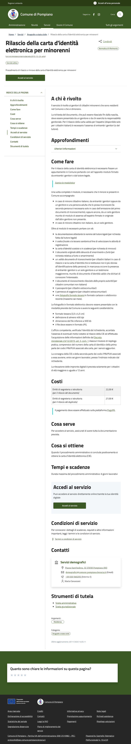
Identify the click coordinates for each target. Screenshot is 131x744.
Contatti (41, 716)
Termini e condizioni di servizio (68, 539)
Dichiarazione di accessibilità (20, 716)
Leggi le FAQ (42, 721)
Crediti (40, 711)
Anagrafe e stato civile (37, 34)
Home (11, 34)
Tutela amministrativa (65, 603)
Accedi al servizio (25, 77)
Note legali (101, 711)
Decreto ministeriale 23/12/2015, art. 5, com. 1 (76, 339)
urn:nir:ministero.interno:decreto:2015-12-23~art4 (25, 56)
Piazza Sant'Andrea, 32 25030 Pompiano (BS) (86, 567)
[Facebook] (92, 14)
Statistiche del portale (17, 721)
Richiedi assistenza (105, 716)
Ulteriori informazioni (64, 148)
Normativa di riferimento (108, 48)
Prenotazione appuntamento (79, 716)
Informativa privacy (75, 711)
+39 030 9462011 (73, 576)
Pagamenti (71, 721)
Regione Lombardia (15, 3)
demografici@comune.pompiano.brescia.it (86, 572)
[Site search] (120, 14)
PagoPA (111, 410)
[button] (106, 3)
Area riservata (14, 711)
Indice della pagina (17, 92)
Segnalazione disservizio (18, 726)
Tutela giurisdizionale (65, 606)
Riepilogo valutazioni (106, 721)
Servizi (20, 34)
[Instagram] (97, 14)
